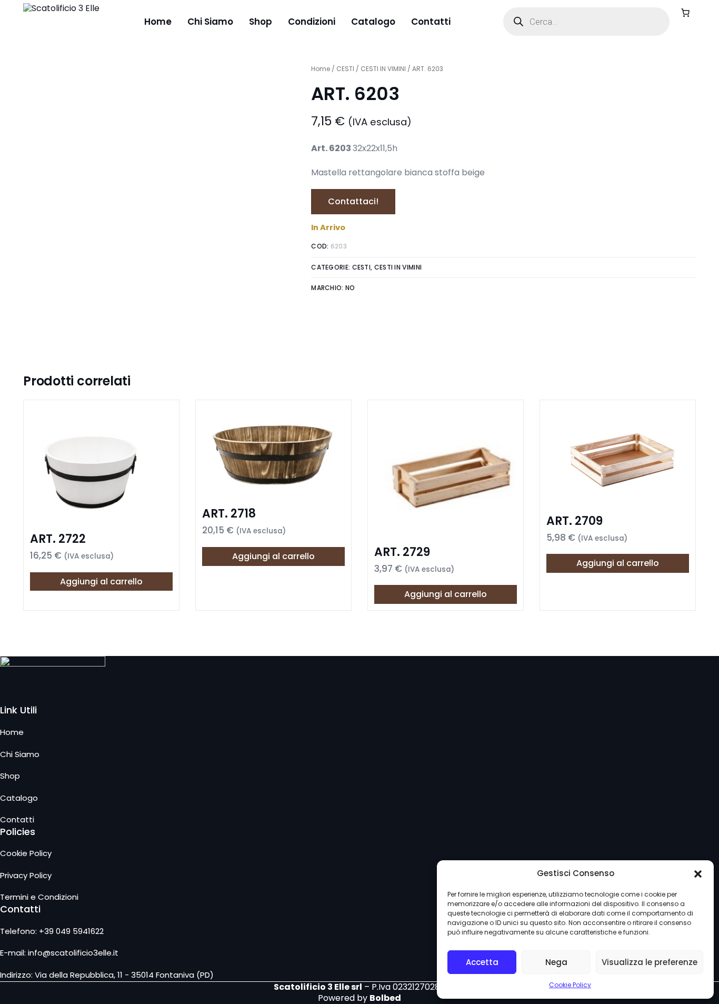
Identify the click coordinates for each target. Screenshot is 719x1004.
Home (320, 68)
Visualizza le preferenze (649, 962)
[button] (698, 874)
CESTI (345, 68)
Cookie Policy (570, 984)
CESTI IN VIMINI (383, 68)
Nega (556, 962)
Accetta (482, 962)
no (350, 287)
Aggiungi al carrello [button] (101, 581)
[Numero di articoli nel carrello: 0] (685, 12)
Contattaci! (353, 201)
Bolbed (385, 998)
